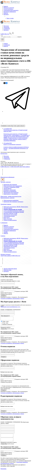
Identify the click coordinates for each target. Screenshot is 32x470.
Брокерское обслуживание (10, 184)
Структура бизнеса (8, 9)
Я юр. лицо (5, 323)
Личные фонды (7, 188)
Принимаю (4, 468)
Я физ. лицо (5, 321)
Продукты (6, 26)
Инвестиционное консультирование (13, 185)
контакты (3, 254)
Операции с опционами (10, 190)
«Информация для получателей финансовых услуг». (10, 306)
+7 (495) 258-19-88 (14, 166)
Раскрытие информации (10, 11)
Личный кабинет (8, 208)
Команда (6, 6)
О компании (7, 28)
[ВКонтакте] (6, 83)
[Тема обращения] (5, 315)
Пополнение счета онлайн (10, 214)
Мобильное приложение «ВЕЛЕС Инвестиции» (16, 206)
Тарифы (6, 232)
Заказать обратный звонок (10, 268)
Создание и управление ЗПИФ (11, 187)
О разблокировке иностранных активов (14, 212)
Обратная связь (7, 270)
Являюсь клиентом (7, 324)
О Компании (7, 158)
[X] (4, 83)
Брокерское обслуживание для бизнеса (13, 201)
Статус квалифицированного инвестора (14, 210)
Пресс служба (10, 18)
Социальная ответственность (11, 10)
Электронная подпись (9, 216)
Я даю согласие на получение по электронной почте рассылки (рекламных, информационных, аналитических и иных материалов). (16, 387)
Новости (6, 13)
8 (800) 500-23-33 (5, 166)
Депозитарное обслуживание (11, 192)
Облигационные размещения (11, 200)
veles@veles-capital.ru (24, 166)
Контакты (6, 14)
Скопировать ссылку (6, 125)
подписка (8, 254)
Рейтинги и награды (9, 7)
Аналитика (6, 27)
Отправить (3, 295)
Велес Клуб (6, 217)
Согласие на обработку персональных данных (12, 298)
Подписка (6, 271)
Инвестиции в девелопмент (11, 194)
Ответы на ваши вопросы (10, 220)
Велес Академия (8, 218)
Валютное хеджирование (10, 191)
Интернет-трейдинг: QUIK (10, 213)
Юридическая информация (7, 177)
